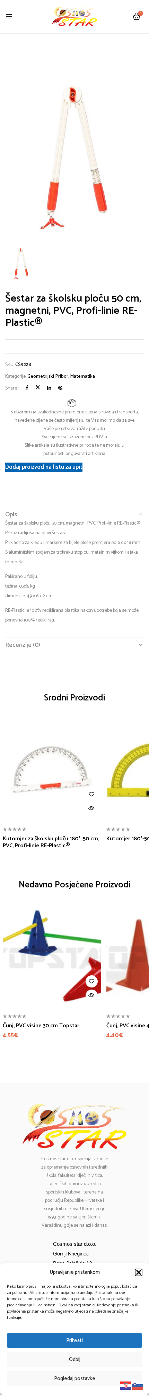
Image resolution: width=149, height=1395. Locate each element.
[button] (138, 1272)
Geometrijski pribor (47, 377)
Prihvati (74, 1340)
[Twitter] (37, 388)
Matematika (82, 377)
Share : (12, 388)
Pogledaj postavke (74, 1378)
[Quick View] (92, 809)
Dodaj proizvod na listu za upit (43, 467)
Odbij (74, 1359)
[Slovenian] (138, 1385)
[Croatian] (126, 1385)
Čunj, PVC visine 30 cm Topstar (41, 1025)
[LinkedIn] (49, 388)
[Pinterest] (60, 388)
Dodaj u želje (92, 794)
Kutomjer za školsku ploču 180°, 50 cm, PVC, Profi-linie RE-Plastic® (51, 842)
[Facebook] (27, 388)
